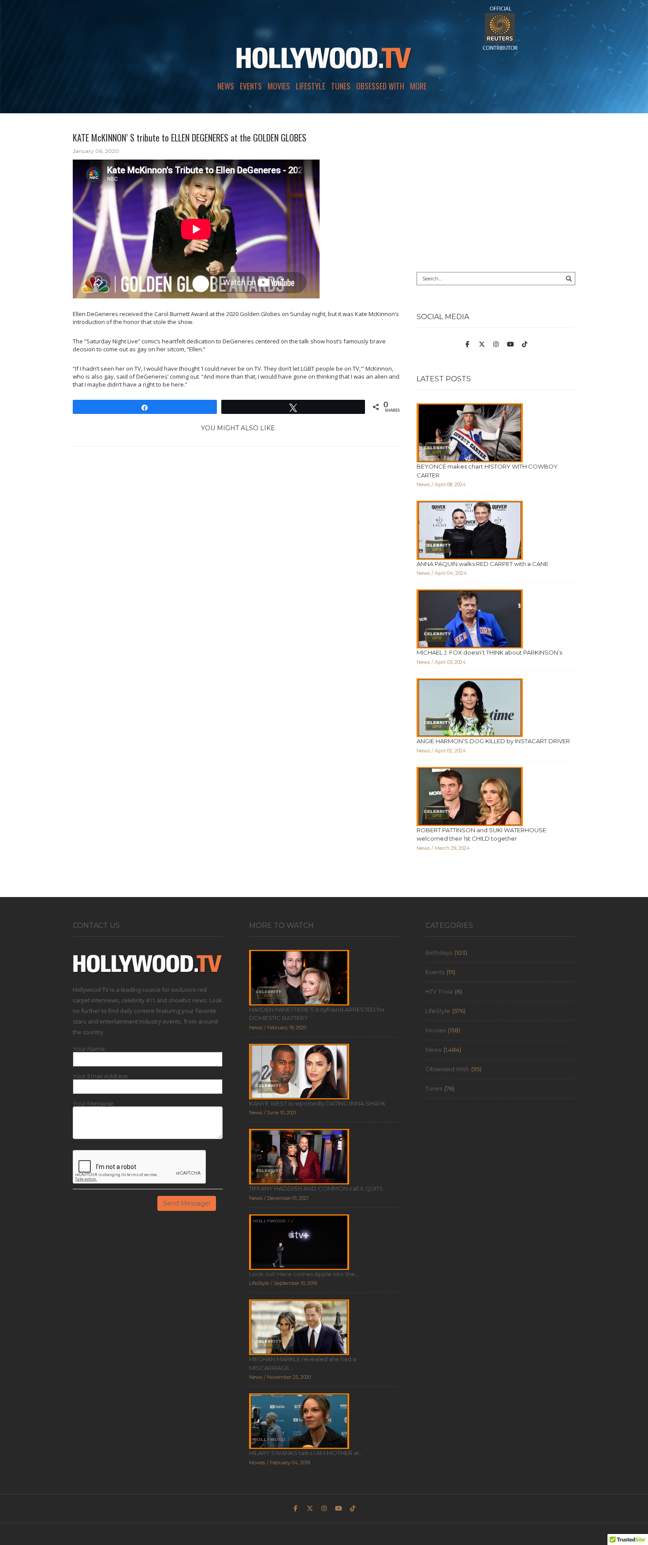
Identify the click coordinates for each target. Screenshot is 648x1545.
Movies (279, 86)
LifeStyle (310, 86)
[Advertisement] (496, 192)
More (418, 86)
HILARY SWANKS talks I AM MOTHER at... (306, 1452)
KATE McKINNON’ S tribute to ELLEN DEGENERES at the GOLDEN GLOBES (189, 137)
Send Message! (186, 1203)
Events (251, 86)
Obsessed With (380, 86)
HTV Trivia (439, 991)
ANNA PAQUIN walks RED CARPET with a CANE (482, 563)
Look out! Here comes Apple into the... (304, 1273)
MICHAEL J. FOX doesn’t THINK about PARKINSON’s (489, 652)
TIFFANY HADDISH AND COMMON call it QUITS (316, 1188)
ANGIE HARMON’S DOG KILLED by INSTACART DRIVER (493, 741)
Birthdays (438, 952)
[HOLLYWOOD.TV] (324, 61)
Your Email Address (100, 1076)
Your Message (93, 1103)
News (225, 86)
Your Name (89, 1049)
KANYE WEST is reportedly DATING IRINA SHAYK (317, 1103)
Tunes (340, 86)
